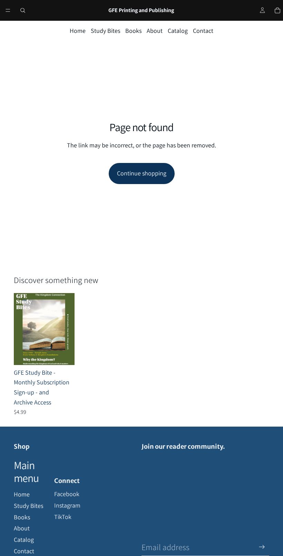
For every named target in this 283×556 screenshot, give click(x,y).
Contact (203, 31)
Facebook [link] (66, 494)
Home (78, 31)
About (155, 31)
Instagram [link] (67, 505)
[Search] (22, 10)
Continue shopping (141, 173)
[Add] (64, 354)
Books (133, 31)
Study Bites (105, 31)
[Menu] (8, 10)
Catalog (178, 31)
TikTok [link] (62, 517)
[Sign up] (262, 547)
